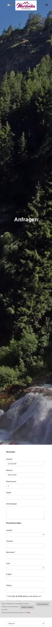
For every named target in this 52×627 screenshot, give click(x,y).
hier (28, 613)
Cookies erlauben (27, 607)
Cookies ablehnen (42, 604)
